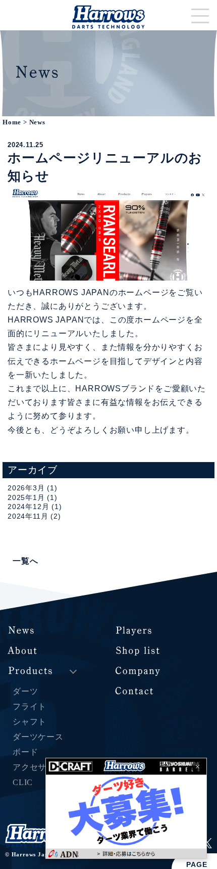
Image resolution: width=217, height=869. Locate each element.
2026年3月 (26, 488)
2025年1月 (26, 497)
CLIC (23, 782)
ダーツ (25, 691)
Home (12, 122)
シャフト (29, 721)
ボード (25, 752)
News (37, 122)
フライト (29, 706)
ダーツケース (38, 737)
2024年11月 (28, 516)
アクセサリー (38, 767)
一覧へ (25, 561)
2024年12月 (28, 506)
